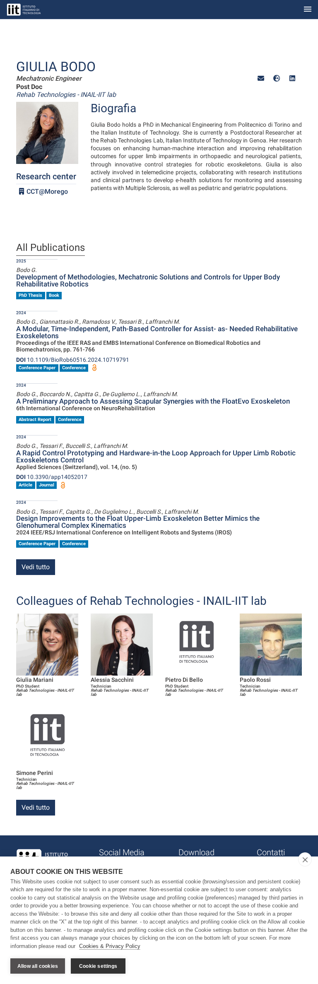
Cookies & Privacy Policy (109, 946)
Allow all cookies (37, 966)
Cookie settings (98, 966)
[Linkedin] (292, 78)
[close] (305, 859)
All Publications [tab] (50, 248)
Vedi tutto (36, 567)
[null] (276, 78)
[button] (261, 78)
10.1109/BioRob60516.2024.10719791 (72, 359)
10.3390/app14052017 (51, 477)
